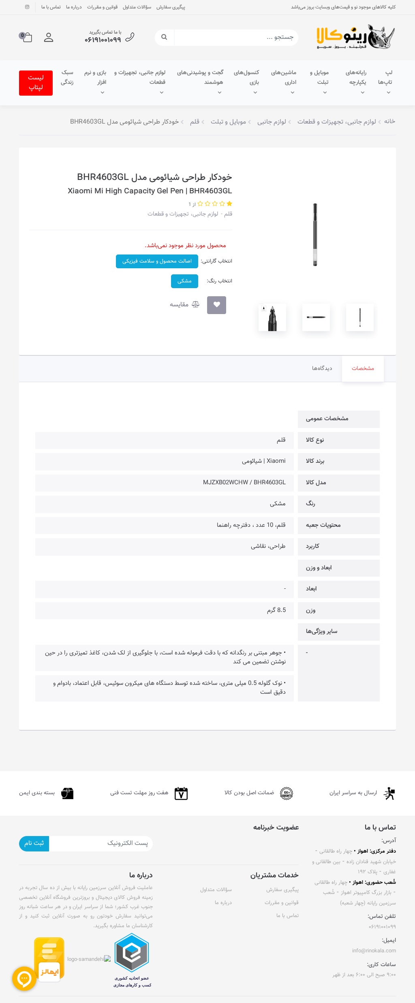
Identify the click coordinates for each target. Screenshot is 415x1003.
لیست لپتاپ (36, 83)
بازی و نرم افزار (95, 77)
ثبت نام (34, 843)
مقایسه (180, 305)
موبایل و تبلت (319, 77)
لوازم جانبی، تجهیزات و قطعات (139, 77)
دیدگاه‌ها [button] (322, 368)
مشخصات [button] (363, 368)
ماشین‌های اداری (283, 77)
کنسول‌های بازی (246, 77)
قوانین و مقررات (102, 7)
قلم (227, 214)
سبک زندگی (67, 77)
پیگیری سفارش (170, 7)
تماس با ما (51, 7)
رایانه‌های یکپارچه (356, 77)
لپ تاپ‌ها (385, 77)
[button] (48, 37)
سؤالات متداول (137, 7)
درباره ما (74, 7)
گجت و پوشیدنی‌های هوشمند (200, 77)
